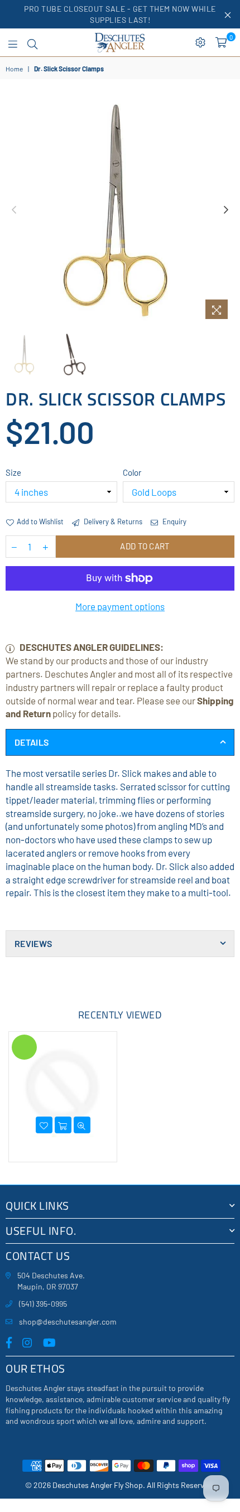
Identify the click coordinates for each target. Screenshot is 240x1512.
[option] (120, 210)
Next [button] (226, 210)
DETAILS (32, 742)
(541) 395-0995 (43, 1303)
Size (13, 472)
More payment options (120, 606)
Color (132, 472)
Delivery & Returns (112, 521)
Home (14, 69)
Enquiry (173, 521)
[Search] (32, 42)
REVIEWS (33, 943)
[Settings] (200, 42)
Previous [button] (14, 210)
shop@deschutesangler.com (68, 1321)
